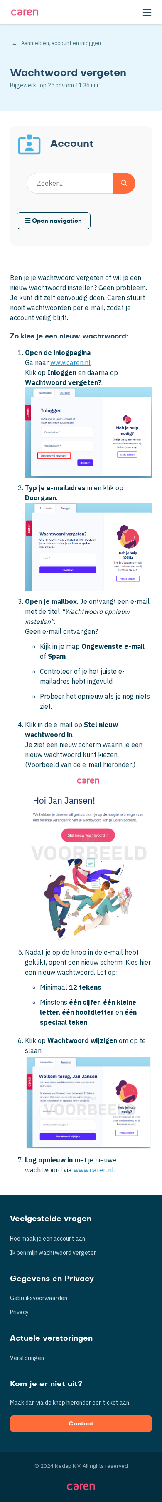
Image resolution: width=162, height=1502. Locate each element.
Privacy (19, 1312)
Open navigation (56, 221)
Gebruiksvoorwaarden (38, 1298)
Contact (81, 1424)
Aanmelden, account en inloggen (61, 43)
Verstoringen (27, 1358)
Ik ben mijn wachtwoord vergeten (53, 1252)
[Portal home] (24, 12)
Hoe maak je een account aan (47, 1238)
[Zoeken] (124, 183)
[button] (147, 12)
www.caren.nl (70, 362)
